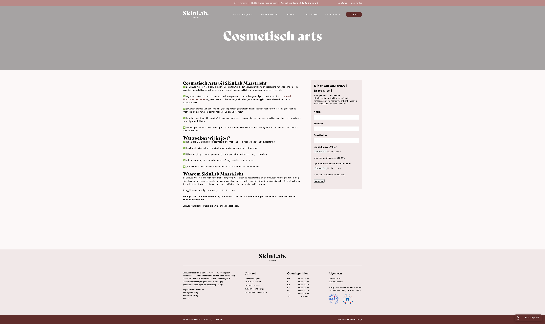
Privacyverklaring (190, 292)
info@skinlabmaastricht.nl (256, 292)
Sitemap (186, 298)
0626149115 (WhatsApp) (255, 289)
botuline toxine (197, 99)
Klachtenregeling (190, 295)
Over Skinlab (356, 3)
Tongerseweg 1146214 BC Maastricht (253, 280)
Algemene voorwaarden (193, 289)
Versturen (319, 181)
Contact (354, 14)
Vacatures (342, 3)
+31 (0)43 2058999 (252, 285)
